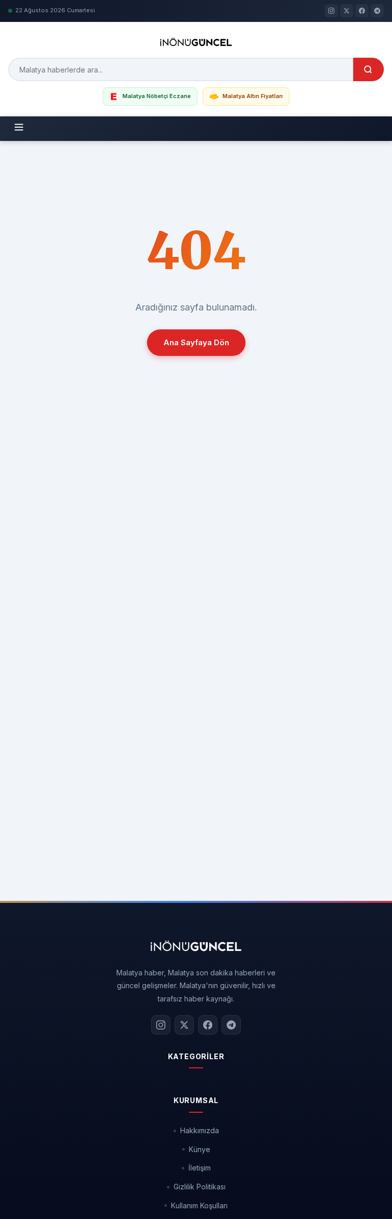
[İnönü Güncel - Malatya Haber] (196, 42)
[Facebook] (362, 10)
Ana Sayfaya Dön (196, 342)
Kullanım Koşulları (199, 1205)
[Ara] (368, 69)
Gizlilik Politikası (200, 1186)
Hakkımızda (199, 1130)
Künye (199, 1149)
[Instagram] (331, 10)
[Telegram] (377, 10)
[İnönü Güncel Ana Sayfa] (196, 946)
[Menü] (19, 128)
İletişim (199, 1167)
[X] (346, 10)
